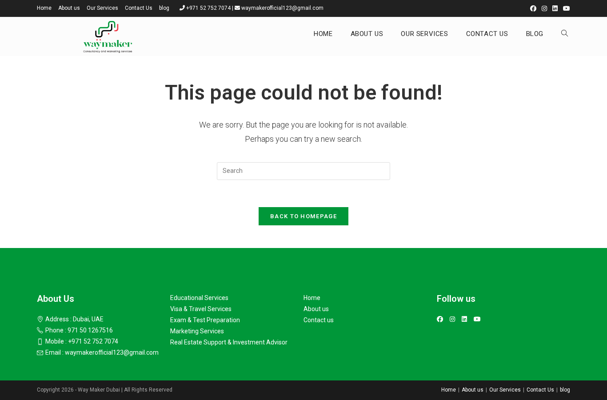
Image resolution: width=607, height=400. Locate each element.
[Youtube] (477, 319)
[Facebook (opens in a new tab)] (533, 8)
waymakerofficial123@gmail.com (282, 8)
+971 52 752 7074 (208, 8)
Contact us (319, 320)
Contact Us (138, 8)
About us (69, 8)
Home (44, 8)
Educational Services (199, 297)
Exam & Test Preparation (205, 320)
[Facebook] (440, 319)
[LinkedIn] (464, 319)
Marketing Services (197, 331)
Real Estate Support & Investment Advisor (229, 342)
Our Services (102, 8)
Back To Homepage (303, 216)
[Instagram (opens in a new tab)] (544, 8)
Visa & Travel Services (201, 308)
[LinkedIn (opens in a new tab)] (555, 8)
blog (164, 8)
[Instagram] (452, 319)
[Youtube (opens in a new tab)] (565, 8)
